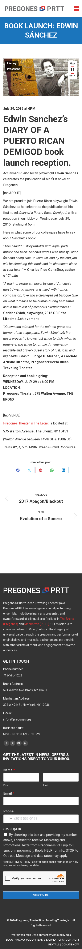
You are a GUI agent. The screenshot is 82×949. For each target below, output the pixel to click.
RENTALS (54, 944)
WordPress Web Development (29, 934)
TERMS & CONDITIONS (50, 939)
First (6, 785)
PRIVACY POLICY (25, 939)
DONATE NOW (70, 944)
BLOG (9, 939)
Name (9, 770)
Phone (8, 811)
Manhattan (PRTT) (36, 624)
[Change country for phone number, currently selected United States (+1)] (8, 819)
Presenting (13, 69)
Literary (12, 63)
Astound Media (61, 934)
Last (45, 785)
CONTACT (72, 939)
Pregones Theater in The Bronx (26, 423)
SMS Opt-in (12, 829)
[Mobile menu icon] (76, 8)
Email (8, 793)
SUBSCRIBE (41, 895)
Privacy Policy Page (25, 861)
